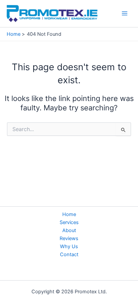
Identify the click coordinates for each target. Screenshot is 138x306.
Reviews (69, 238)
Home (69, 214)
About (69, 230)
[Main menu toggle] (124, 13)
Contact (69, 254)
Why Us (69, 246)
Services (69, 222)
